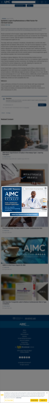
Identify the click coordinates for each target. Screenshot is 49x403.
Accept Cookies (34, 400)
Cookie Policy (18, 397)
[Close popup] (45, 188)
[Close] (47, 393)
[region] (24, 397)
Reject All (43, 400)
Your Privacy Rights (9, 400)
